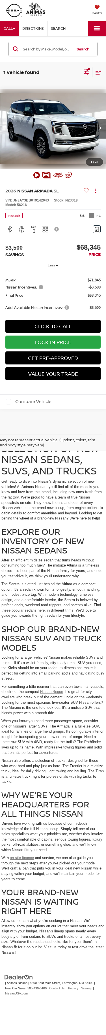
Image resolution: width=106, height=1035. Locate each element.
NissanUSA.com (16, 993)
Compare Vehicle (33, 401)
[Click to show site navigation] (97, 28)
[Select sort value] (96, 72)
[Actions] (96, 191)
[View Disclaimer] (57, 229)
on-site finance (22, 858)
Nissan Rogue (51, 692)
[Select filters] (86, 72)
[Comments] (97, 229)
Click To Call (53, 326)
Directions (33, 28)
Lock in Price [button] (53, 342)
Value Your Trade (53, 373)
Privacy (73, 988)
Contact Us (57, 988)
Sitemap (86, 988)
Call (8, 28)
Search (83, 49)
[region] (53, 293)
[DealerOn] (18, 977)
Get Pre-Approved (53, 358)
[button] (100, 129)
